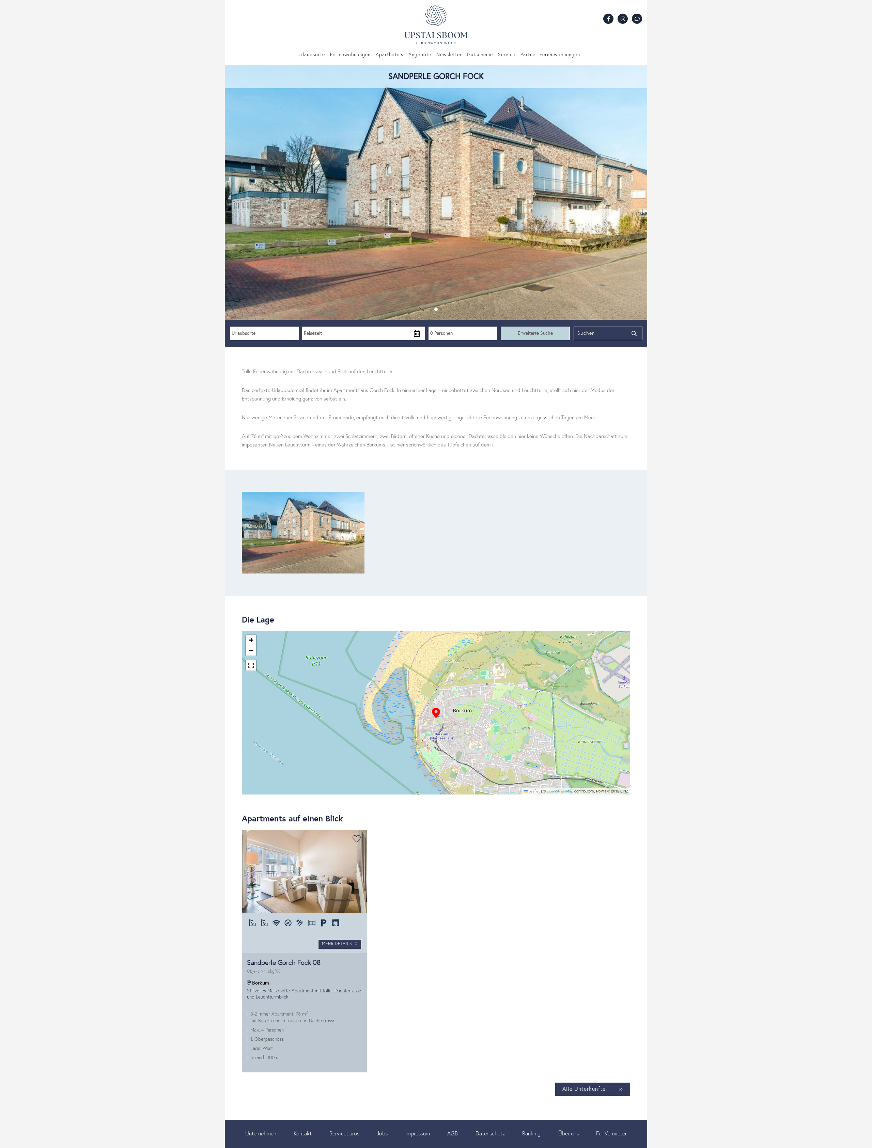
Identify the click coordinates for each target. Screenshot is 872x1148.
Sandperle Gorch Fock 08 (284, 966)
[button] (436, 309)
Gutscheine (480, 54)
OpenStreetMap (560, 791)
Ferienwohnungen (350, 54)
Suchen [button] (586, 333)
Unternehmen (260, 1133)
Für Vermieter (611, 1133)
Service (506, 54)
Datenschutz (490, 1133)
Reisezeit (313, 333)
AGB (452, 1133)
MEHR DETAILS (337, 944)
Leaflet (534, 791)
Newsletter (449, 54)
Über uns (568, 1133)
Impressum (417, 1133)
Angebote (419, 54)
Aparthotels (389, 54)
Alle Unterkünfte (584, 1089)
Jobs (382, 1133)
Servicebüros (344, 1133)
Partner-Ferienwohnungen (550, 54)
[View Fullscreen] (251, 665)
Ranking (531, 1133)
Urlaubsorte (311, 54)
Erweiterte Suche (535, 333)
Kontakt (303, 1133)
